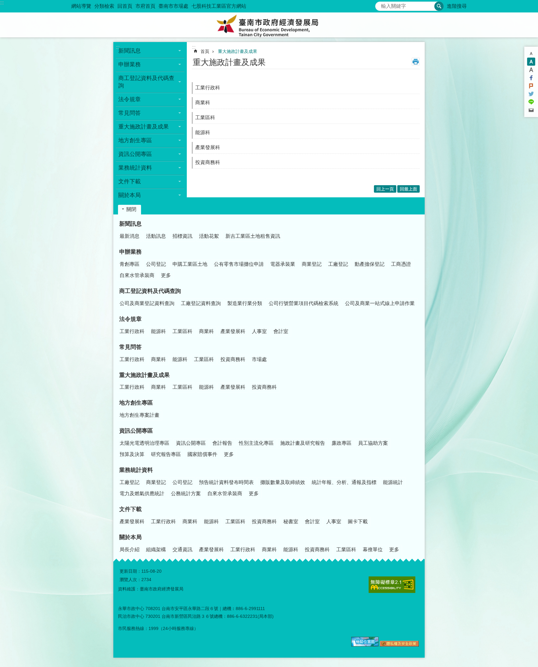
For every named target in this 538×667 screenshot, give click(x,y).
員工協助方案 (373, 443)
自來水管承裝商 (137, 275)
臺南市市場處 (173, 6)
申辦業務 (130, 252)
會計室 (280, 331)
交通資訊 (182, 549)
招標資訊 (182, 236)
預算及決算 (132, 454)
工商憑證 (401, 264)
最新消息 (129, 236)
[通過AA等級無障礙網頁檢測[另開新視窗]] (392, 584)
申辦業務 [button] (129, 64)
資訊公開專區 (136, 431)
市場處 (259, 359)
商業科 (202, 102)
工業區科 (205, 117)
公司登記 (156, 264)
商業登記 (312, 264)
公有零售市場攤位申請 (239, 264)
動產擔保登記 (370, 264)
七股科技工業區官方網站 (218, 6)
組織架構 (156, 549)
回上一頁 (385, 188)
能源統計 (393, 482)
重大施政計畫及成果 (237, 51)
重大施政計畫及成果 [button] (143, 127)
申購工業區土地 (189, 264)
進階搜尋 (457, 6)
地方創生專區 (136, 403)
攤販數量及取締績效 (282, 482)
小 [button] (531, 53)
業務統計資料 (136, 470)
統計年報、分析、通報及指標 (344, 482)
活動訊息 (156, 236)
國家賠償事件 (202, 454)
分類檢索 (104, 6)
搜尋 (380, 4)
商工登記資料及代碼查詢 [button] (146, 82)
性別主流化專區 (256, 443)
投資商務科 (207, 162)
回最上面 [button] (408, 188)
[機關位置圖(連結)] (365, 644)
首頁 (205, 51)
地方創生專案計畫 (139, 415)
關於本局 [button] (129, 195)
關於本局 (130, 537)
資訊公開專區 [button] (135, 154)
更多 (166, 275)
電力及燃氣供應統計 (142, 493)
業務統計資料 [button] (135, 168)
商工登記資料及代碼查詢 (150, 291)
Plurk (531, 86)
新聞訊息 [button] (129, 51)
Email (531, 110)
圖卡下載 (358, 521)
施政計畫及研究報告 (302, 443)
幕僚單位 (373, 549)
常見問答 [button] (129, 113)
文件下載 (130, 509)
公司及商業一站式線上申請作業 (380, 303)
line (531, 102)
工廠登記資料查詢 (201, 303)
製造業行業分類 (244, 303)
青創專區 (129, 264)
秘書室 (290, 521)
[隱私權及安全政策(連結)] (399, 644)
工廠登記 (338, 264)
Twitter (531, 94)
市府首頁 (145, 6)
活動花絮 (209, 236)
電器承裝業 (282, 264)
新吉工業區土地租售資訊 (252, 236)
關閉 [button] (131, 209)
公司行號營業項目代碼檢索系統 (303, 303)
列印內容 (416, 62)
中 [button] (531, 62)
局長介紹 (129, 549)
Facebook (531, 78)
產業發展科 (207, 147)
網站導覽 (81, 6)
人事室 (259, 331)
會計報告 (222, 443)
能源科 (202, 132)
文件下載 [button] (129, 181)
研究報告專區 (166, 454)
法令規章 (130, 319)
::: (2, 2)
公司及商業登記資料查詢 (147, 303)
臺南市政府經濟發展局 (269, 24)
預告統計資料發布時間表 (226, 482)
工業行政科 (207, 87)
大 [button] (531, 70)
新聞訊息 (130, 224)
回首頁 (124, 6)
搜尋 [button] (439, 6)
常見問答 (130, 347)
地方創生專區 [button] (135, 140)
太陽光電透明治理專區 (144, 443)
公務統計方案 (186, 493)
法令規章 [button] (129, 99)
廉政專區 (342, 443)
